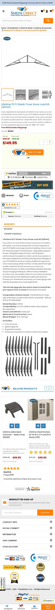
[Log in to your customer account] (47, 11)
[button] (2, 584)
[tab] (27, 224)
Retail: (5, 136)
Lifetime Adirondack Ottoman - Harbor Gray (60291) (14, 435)
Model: (4, 131)
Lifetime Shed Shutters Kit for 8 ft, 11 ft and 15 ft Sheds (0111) (40, 435)
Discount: (15, 136)
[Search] (48, 20)
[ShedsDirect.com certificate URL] (27, 488)
